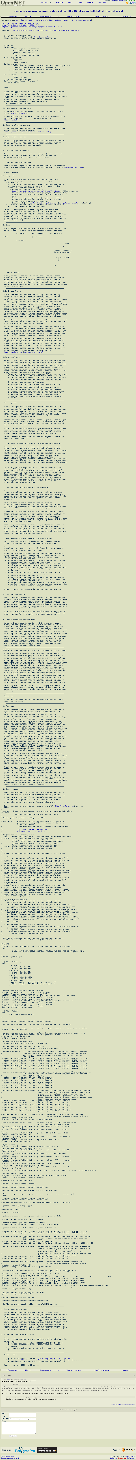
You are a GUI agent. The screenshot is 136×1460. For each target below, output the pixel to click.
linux (51, 20)
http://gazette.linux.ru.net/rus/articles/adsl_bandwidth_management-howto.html (44, 30)
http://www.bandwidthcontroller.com (54, 1358)
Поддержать (122, 1458)
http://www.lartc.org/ (33, 352)
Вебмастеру (131, 1458)
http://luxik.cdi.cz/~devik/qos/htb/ (28, 191)
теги (104, 2)
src (58, 16)
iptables (58, 20)
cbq (21, 20)
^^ (27, 1397)
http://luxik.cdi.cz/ (54, 191)
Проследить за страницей (10, 1458)
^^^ (29, 1397)
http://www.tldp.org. (20, 113)
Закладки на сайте (7, 1456)
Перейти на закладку (101, 16)
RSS (133, 1375)
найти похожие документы (80, 20)
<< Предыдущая (11, 16)
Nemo (11, 1397)
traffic (44, 20)
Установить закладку (74, 16)
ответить (23, 1379)
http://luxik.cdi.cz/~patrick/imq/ (42, 203)
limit (37, 20)
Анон (7, 1384)
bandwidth (29, 20)
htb (17, 20)
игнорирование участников (118, 1404)
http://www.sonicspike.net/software (36, 1360)
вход (117, 0)
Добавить (113, 1458)
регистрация (122, 0)
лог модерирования (130, 1404)
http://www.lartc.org (13, 352)
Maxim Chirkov (130, 1456)
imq (65, 20)
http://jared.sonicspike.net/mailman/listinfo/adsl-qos (29, 132)
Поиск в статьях (45, 16)
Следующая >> (125, 16)
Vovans (8, 1379)
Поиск (100, 2)
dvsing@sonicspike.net (43, 37)
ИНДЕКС (28, 16)
